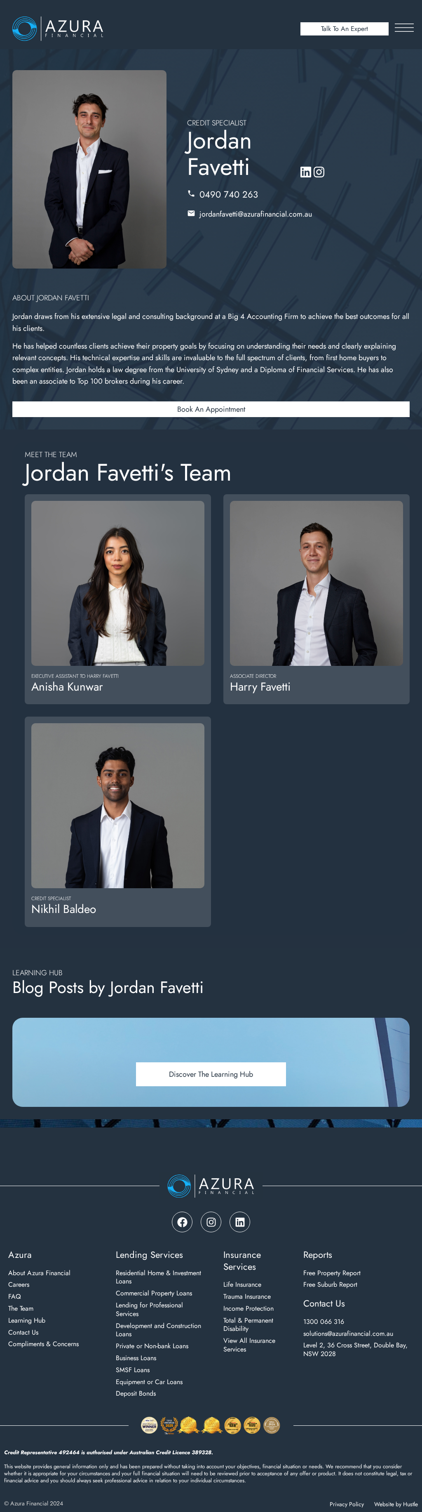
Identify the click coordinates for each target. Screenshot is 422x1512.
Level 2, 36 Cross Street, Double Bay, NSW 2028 (355, 1350)
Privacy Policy (347, 1504)
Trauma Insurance (247, 1297)
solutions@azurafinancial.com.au (348, 1334)
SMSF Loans (133, 1370)
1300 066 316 (323, 1322)
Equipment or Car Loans (149, 1382)
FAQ (14, 1297)
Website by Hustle (396, 1504)
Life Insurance (242, 1285)
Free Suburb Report (330, 1285)
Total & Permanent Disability (248, 1325)
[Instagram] (211, 1222)
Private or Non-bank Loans (152, 1346)
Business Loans (136, 1358)
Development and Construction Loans (158, 1330)
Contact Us (23, 1332)
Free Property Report (332, 1273)
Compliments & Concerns (43, 1344)
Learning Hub (26, 1320)
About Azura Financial (39, 1273)
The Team (20, 1308)
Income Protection (248, 1308)
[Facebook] (182, 1222)
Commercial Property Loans (154, 1293)
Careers (18, 1285)
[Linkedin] (240, 1222)
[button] (211, 409)
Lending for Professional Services (149, 1310)
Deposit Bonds (136, 1393)
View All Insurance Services (249, 1345)
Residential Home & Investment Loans (158, 1277)
